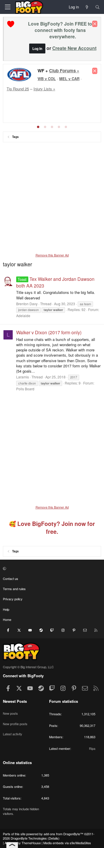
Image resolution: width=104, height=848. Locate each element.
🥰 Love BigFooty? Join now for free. (52, 528)
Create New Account (74, 48)
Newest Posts (15, 701)
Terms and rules (14, 588)
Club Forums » (64, 70)
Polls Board (25, 388)
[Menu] (7, 7)
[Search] (97, 7)
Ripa (92, 748)
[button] (51, 568)
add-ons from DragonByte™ (63, 833)
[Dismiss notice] (94, 24)
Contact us (10, 578)
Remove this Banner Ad (52, 255)
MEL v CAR (69, 78)
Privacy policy (13, 599)
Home (7, 619)
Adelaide (23, 315)
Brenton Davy (27, 303)
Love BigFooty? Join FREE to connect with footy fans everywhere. (60, 30)
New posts (10, 713)
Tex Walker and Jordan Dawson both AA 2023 (55, 282)
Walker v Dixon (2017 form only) (48, 332)
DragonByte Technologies (29, 838)
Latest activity (12, 734)
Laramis (22, 376)
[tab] (38, 127)
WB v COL (47, 78)
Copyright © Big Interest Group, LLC (28, 666)
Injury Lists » (44, 88)
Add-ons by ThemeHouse (23, 842)
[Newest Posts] (87, 7)
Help (6, 609)
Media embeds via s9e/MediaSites (67, 842)
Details (53, 838)
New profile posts (15, 723)
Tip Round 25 (18, 88)
